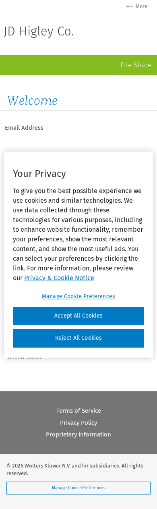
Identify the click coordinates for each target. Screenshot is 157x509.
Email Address (24, 127)
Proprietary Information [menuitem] (78, 434)
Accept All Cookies (78, 315)
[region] (78, 254)
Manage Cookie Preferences (78, 487)
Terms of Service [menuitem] (78, 410)
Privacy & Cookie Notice (59, 278)
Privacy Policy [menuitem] (78, 422)
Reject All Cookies (78, 338)
